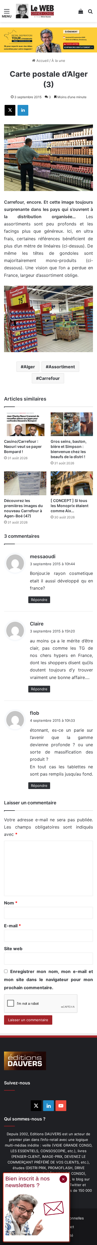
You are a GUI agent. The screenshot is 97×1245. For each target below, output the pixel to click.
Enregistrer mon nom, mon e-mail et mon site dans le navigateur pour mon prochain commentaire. (48, 979)
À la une (58, 60)
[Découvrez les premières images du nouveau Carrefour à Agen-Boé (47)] (25, 483)
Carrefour (49, 378)
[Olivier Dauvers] (35, 11)
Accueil (41, 60)
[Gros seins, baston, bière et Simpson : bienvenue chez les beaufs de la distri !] (72, 424)
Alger (29, 366)
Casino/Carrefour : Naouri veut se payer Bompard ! (23, 446)
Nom (11, 903)
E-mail (12, 925)
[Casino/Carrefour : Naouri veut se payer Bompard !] (25, 424)
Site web (13, 948)
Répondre (39, 599)
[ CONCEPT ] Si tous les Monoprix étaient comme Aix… (69, 505)
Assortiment (61, 366)
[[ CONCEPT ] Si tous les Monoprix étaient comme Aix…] (72, 483)
